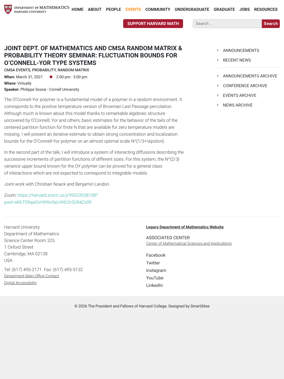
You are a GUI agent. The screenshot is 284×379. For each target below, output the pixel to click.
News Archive (238, 105)
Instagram (156, 270)
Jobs (244, 9)
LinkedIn (154, 285)
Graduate (224, 9)
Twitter (153, 263)
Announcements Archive (250, 76)
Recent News (237, 60)
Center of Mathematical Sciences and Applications (189, 243)
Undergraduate (192, 9)
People (113, 9)
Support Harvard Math (153, 23)
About (95, 9)
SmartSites (200, 306)
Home (77, 9)
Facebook (155, 255)
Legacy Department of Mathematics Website (185, 227)
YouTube (154, 278)
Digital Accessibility (20, 283)
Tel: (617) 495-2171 (23, 269)
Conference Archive (245, 85)
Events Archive (239, 95)
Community (157, 9)
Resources (266, 9)
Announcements (241, 50)
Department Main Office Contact (31, 276)
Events (133, 9)
